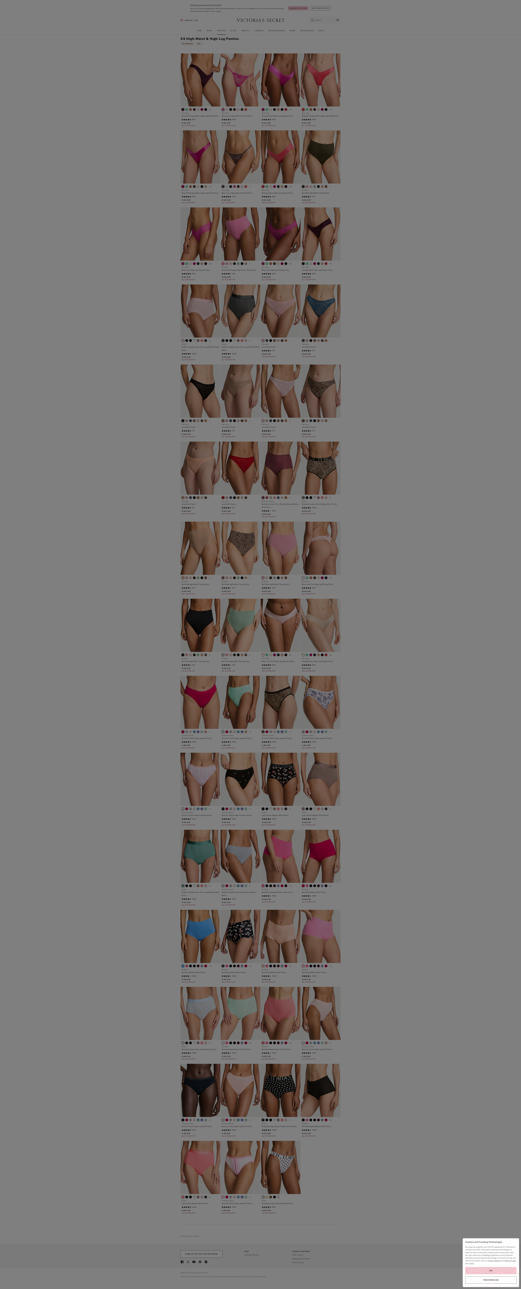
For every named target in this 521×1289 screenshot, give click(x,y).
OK (491, 1270)
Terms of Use (510, 1261)
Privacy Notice (494, 1261)
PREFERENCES (491, 1280)
